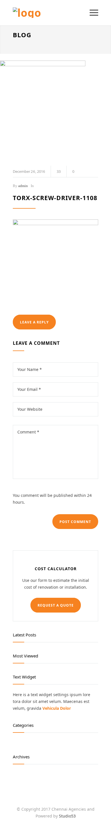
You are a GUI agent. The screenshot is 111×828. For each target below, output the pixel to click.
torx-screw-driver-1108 (55, 198)
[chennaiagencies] (51, 12)
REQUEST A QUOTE (56, 605)
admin (23, 186)
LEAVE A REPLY (34, 322)
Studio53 (67, 816)
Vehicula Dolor (56, 708)
